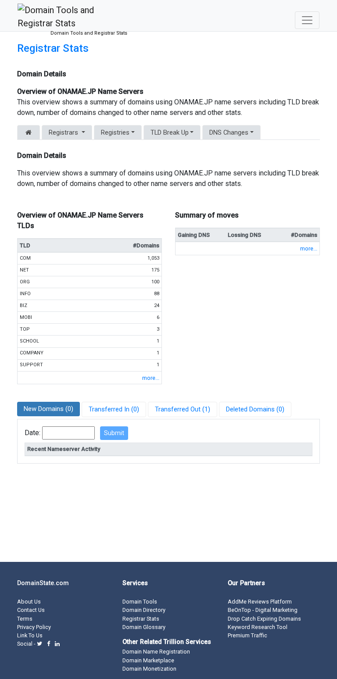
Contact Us (31, 610)
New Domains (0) (48, 409)
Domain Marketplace (148, 660)
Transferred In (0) (114, 409)
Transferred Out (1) (182, 409)
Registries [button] (115, 132)
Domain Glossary (143, 627)
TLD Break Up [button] (170, 132)
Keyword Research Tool (257, 627)
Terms (24, 618)
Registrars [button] (63, 132)
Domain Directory (143, 610)
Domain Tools (139, 601)
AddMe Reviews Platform (260, 601)
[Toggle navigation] (307, 20)
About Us (29, 601)
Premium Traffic (247, 635)
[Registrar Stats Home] (28, 132)
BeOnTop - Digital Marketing (263, 610)
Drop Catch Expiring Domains (264, 618)
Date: (32, 433)
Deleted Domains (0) (255, 409)
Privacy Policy (34, 627)
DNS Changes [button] (228, 132)
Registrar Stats (53, 48)
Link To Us (30, 635)
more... (150, 378)
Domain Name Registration (156, 651)
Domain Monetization (149, 668)
